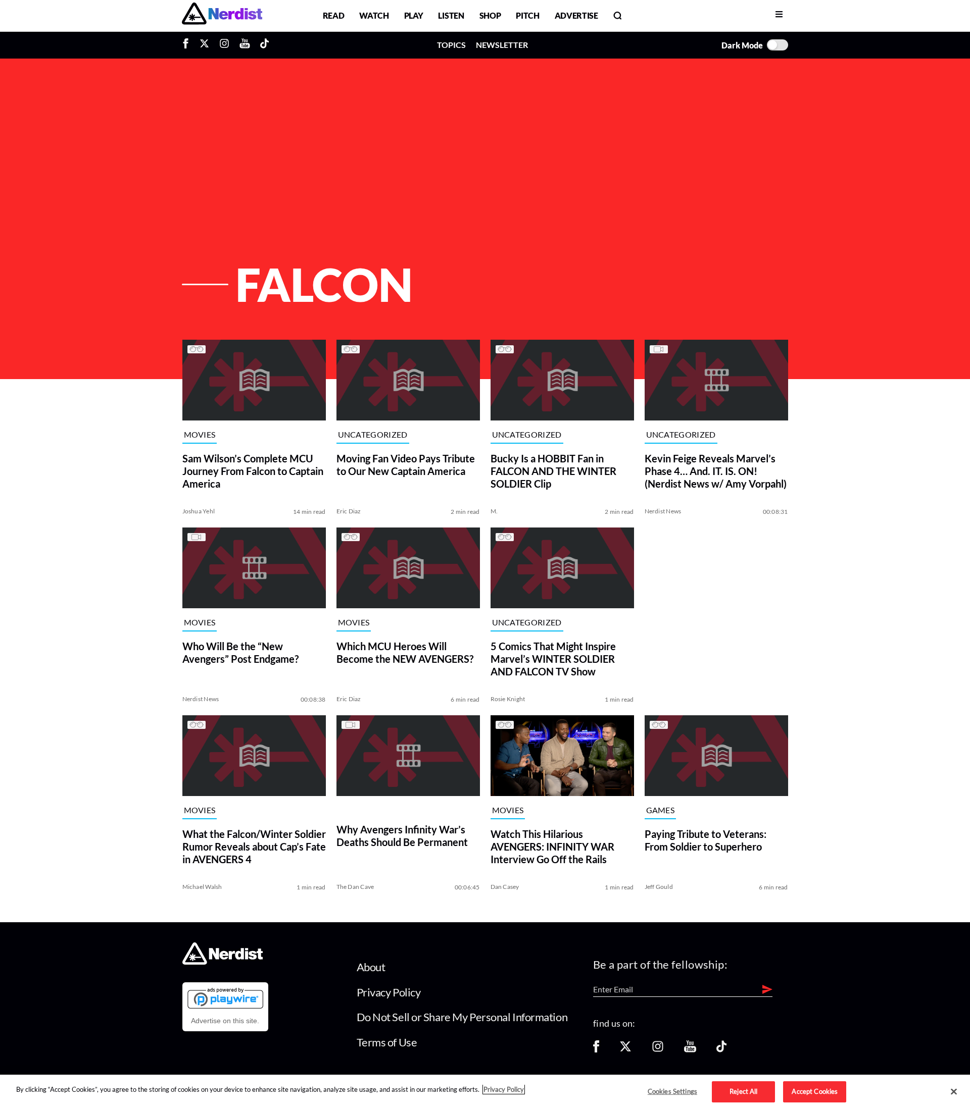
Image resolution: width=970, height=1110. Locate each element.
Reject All (743, 1091)
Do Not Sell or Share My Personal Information (462, 1017)
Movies (200, 435)
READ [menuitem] (334, 15)
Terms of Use (387, 1042)
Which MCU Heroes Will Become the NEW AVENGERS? (404, 652)
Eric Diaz (348, 511)
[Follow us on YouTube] (690, 1049)
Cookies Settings (672, 1091)
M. (494, 511)
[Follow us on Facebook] (596, 1049)
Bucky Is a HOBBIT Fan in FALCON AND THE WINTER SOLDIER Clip (553, 471)
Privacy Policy (389, 992)
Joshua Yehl (198, 511)
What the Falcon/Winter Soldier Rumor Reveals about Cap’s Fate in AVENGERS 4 (254, 846)
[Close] (954, 1092)
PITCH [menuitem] (527, 15)
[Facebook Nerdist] (188, 45)
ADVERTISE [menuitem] (576, 15)
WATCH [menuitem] (374, 15)
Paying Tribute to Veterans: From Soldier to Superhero (705, 840)
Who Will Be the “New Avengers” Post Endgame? (240, 652)
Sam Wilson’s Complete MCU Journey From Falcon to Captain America (252, 471)
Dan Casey (505, 886)
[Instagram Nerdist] (224, 45)
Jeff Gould (659, 886)
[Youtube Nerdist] (244, 45)
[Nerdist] (222, 15)
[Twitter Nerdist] (204, 45)
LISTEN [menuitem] (451, 15)
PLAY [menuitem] (413, 15)
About (371, 967)
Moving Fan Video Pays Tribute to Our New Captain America (405, 464)
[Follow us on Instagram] (658, 1049)
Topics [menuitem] (451, 44)
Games (660, 810)
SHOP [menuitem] (490, 15)
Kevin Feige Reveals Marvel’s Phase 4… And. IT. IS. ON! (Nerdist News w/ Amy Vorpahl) (716, 471)
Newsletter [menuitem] (502, 44)
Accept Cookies (815, 1091)
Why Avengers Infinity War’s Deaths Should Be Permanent (402, 835)
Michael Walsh (202, 886)
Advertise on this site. (225, 1021)
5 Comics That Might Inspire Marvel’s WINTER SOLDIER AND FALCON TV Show (553, 658)
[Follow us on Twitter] (625, 1049)
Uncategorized (373, 435)
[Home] (222, 962)
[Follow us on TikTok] (721, 1049)
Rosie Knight (508, 699)
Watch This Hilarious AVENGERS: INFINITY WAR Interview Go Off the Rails (552, 846)
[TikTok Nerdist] (264, 45)
